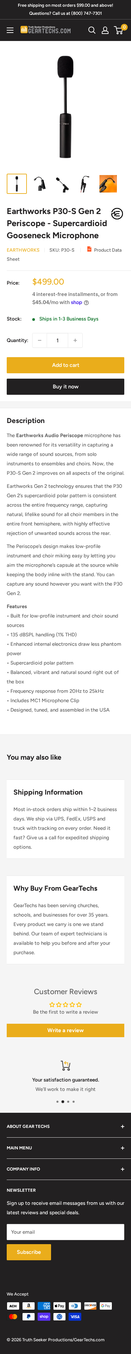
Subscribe (29, 1252)
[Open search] (92, 30)
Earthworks (23, 250)
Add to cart (65, 365)
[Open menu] (10, 30)
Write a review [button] (65, 1030)
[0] (119, 30)
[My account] (105, 30)
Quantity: (17, 340)
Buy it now (66, 386)
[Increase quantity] (75, 340)
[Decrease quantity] (40, 340)
